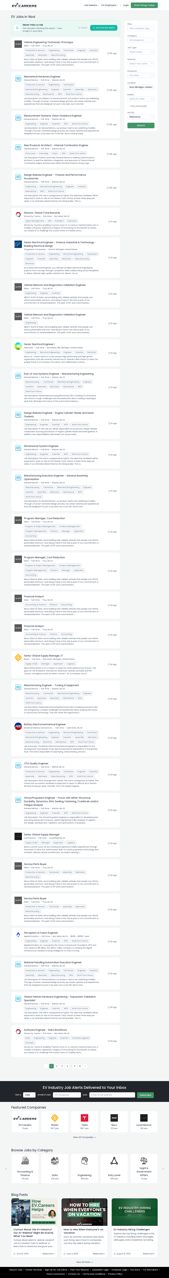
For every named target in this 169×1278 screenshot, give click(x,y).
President (59, 221)
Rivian (26, 659)
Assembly (29, 55)
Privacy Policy (115, 1273)
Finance (54, 531)
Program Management (36, 531)
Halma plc (28, 347)
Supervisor (78, 531)
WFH (60, 94)
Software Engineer (80, 1038)
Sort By (130, 112)
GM (49, 221)
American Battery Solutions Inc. (38, 728)
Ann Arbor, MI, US (61, 216)
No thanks (82, 27)
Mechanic (42, 55)
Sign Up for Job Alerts (56, 1269)
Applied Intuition (31, 936)
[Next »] (85, 1066)
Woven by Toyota (32, 216)
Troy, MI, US (48, 45)
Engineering (54, 50)
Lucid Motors (30, 838)
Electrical (29, 263)
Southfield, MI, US (57, 838)
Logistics (71, 663)
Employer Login (119, 1269)
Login (126, 5)
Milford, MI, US (58, 767)
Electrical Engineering (73, 254)
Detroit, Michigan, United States (62, 249)
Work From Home (74, 94)
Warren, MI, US (58, 80)
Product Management (70, 526)
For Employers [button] (108, 5)
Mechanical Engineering (36, 89)
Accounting (30, 536)
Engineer (82, 50)
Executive (72, 221)
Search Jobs (16, 1269)
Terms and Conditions (94, 1273)
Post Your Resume (79, 1269)
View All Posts (83, 1262)
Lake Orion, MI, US (74, 728)
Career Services (33, 1269)
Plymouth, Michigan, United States (59, 659)
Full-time (35, 45)
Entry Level (30, 153)
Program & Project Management (40, 526)
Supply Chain (31, 663)
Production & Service (35, 50)
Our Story (135, 1269)
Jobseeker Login (100, 1269)
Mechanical (48, 94)
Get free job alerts (105, 27)
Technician (68, 50)
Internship (43, 153)
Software (29, 1042)
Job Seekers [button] (90, 5)
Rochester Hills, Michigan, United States (65, 347)
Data (27, 1038)
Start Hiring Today (144, 5)
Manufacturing (58, 55)
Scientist (93, 50)
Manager (66, 531)
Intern (55, 153)
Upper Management (34, 221)
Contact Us (74, 1273)
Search (141, 125)
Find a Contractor (56, 1273)
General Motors (31, 80)
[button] (163, 1169)
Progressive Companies (35, 249)
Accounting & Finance (35, 604)
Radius (130, 94)
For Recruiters (150, 1269)
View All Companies (83, 1137)
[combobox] (140, 40)
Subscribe (145, 1095)
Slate (26, 45)
